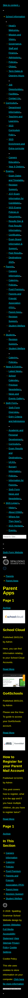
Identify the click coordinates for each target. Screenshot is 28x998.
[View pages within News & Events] (21, 367)
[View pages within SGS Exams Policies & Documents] (20, 217)
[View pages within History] (16, 508)
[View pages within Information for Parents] (17, 485)
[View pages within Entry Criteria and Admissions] (9, 426)
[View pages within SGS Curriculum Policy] (15, 135)
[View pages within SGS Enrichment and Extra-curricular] (9, 153)
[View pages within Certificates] (20, 235)
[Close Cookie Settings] (3, 993)
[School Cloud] (14, 622)
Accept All (5, 988)
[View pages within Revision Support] (17, 344)
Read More (8, 669)
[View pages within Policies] (17, 285)
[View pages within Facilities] (18, 94)
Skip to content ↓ (11, 5)
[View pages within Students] (15, 335)
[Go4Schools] (14, 686)
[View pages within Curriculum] (17, 103)
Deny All (18, 988)
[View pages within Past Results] (22, 253)
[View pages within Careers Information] (20, 276)
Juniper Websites (12, 924)
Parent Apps (12, 580)
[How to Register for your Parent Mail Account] (14, 749)
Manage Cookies (12, 988)
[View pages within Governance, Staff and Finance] (17, 53)
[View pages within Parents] (14, 267)
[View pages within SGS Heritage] (23, 526)
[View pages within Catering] (18, 358)
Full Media (8, 929)
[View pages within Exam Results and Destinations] (21, 458)
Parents (10, 576)
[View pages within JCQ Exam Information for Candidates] (20, 203)
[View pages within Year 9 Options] (24, 167)
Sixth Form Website (13, 552)
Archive (7, 608)
